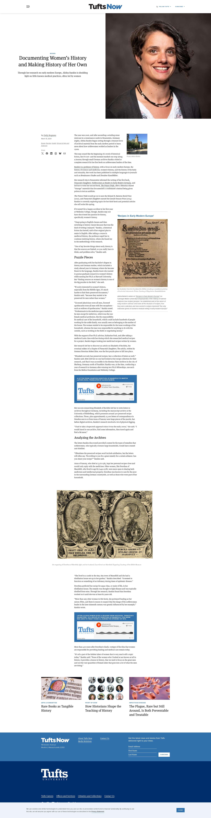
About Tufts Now (85, 738)
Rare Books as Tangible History (57, 708)
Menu (28, 6)
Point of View (91, 703)
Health (54, 143)
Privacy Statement (97, 811)
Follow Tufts (164, 6)
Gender (48, 143)
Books (52, 54)
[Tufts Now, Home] (105, 7)
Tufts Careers (47, 795)
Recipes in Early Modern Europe (147, 296)
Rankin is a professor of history (86, 167)
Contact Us (104, 738)
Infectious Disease (137, 703)
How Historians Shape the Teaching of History (103, 708)
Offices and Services (65, 795)
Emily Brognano (50, 135)
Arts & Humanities (49, 703)
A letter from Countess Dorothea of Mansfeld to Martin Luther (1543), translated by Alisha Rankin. (102, 379)
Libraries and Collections (89, 795)
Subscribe (179, 6)
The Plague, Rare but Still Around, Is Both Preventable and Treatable (148, 710)
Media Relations (85, 741)
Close (180, 810)
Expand (137, 144)
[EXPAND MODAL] (142, 255)
